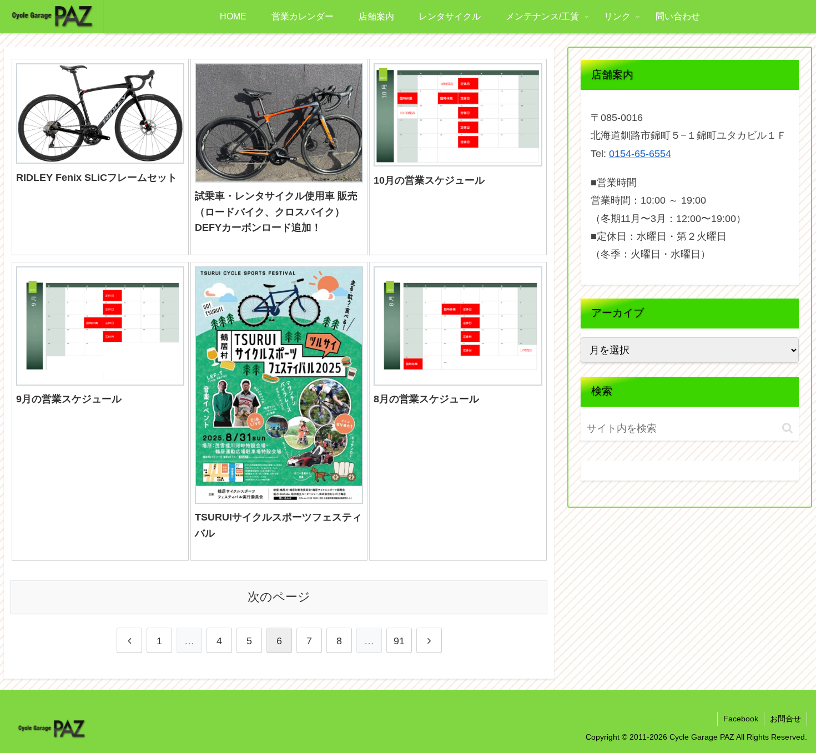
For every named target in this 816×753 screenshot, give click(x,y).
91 (399, 640)
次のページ (279, 597)
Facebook (740, 718)
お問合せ (785, 718)
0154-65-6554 (640, 153)
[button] (787, 428)
